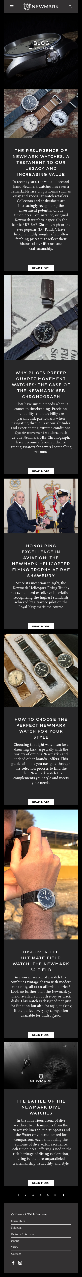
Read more (41, 268)
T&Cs (14, 1247)
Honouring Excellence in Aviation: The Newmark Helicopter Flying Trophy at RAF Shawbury (41, 561)
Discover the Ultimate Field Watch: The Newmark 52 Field (41, 961)
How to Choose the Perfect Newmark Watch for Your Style (41, 728)
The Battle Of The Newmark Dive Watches (41, 1107)
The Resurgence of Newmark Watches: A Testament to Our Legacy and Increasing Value (41, 162)
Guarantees (18, 1221)
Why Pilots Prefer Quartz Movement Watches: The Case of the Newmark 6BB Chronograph (41, 385)
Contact (16, 1254)
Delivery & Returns (22, 1234)
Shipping (16, 1227)
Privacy (15, 1240)
